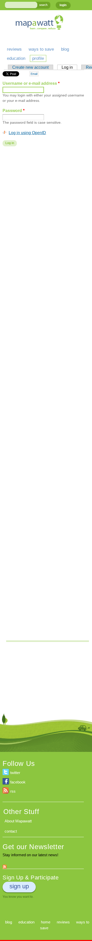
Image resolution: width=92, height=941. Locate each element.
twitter (15, 772)
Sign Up (19, 886)
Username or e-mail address (31, 83)
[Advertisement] (46, 196)
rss (13, 791)
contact (11, 831)
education (16, 58)
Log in (69, 67)
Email (34, 73)
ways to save (41, 49)
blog (65, 49)
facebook (18, 782)
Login (63, 5)
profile (38, 58)
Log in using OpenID (27, 132)
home (45, 922)
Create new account (30, 67)
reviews (14, 49)
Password (14, 110)
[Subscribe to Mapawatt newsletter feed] (5, 865)
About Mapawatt (18, 821)
